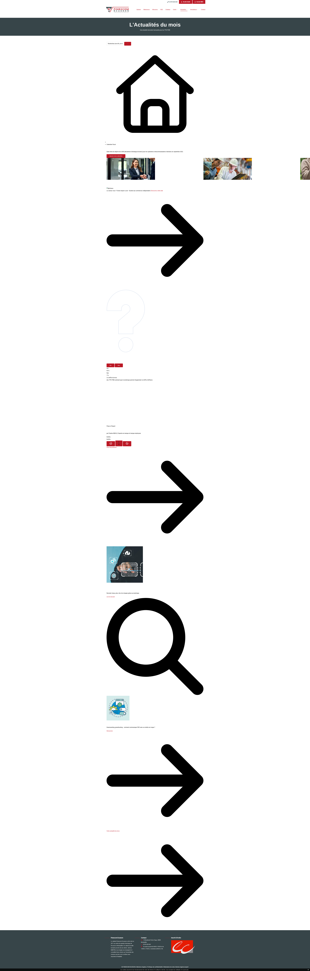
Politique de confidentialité (155, 967)
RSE (161, 9)
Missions (155, 9)
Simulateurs (193, 9)
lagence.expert (184, 967)
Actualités (183, 9)
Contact (203, 9)
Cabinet (138, 9)
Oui (110, 365)
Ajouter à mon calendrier (116, 156)
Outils (174, 9)
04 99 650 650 (173, 2)
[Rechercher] (127, 44)
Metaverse (146, 9)
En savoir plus (185, 969)
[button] (185, 2)
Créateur (167, 9)
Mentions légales (141, 967)
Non (119, 365)
